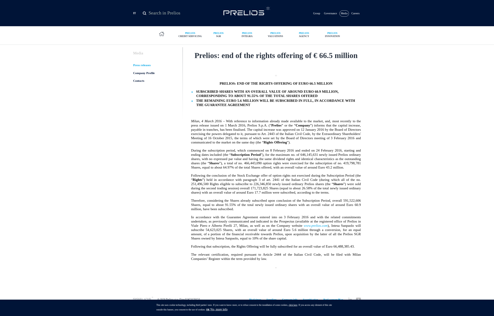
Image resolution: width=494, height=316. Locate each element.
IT (134, 13)
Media (344, 13)
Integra (247, 35)
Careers (355, 13)
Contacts (138, 80)
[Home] (247, 10)
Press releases (142, 65)
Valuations (275, 35)
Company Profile (144, 73)
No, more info (219, 309)
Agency (304, 35)
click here (293, 305)
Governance (330, 13)
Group (316, 13)
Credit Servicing (190, 35)
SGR (218, 35)
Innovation (332, 35)
